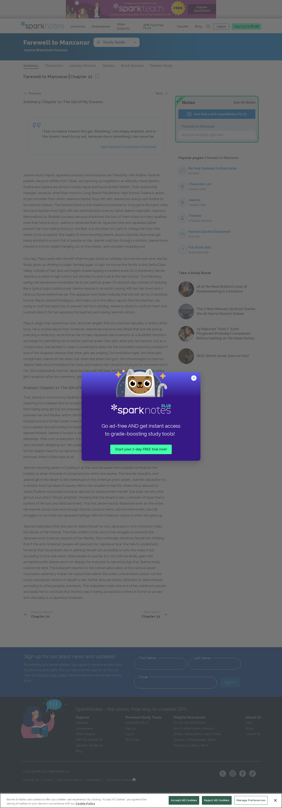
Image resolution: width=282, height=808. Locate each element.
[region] (141, 800)
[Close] (275, 800)
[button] (194, 378)
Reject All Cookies (216, 800)
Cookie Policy (85, 803)
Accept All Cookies (184, 800)
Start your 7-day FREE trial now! (141, 449)
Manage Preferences (251, 800)
